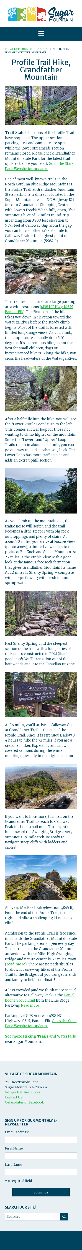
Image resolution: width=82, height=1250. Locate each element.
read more (15, 964)
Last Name (13, 1165)
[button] (41, 34)
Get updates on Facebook (24, 1102)
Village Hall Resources (22, 1092)
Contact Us (13, 1097)
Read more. (30, 1005)
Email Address (17, 1132)
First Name (14, 1148)
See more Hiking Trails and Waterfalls (40, 1036)
